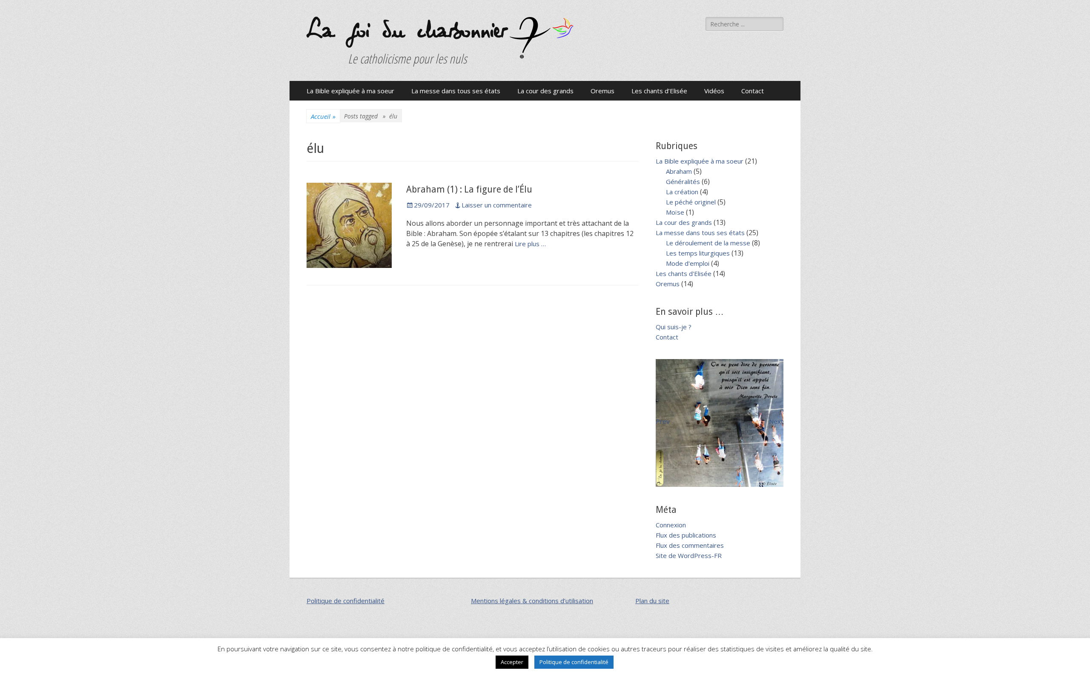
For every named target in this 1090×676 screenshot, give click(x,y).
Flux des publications (686, 535)
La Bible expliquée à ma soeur (350, 90)
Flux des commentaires (690, 545)
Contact (752, 90)
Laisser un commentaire (497, 205)
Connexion (671, 525)
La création (682, 191)
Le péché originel (691, 202)
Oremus (602, 90)
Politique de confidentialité (345, 600)
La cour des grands (545, 90)
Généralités (683, 181)
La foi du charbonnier (406, 31)
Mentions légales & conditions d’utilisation (532, 600)
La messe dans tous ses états (455, 90)
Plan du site (652, 600)
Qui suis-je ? (673, 326)
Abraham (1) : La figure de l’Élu (469, 189)
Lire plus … (530, 243)
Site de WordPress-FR (689, 555)
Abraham (679, 171)
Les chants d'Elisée (683, 273)
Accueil (323, 116)
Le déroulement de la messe (708, 243)
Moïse (675, 212)
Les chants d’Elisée (659, 90)
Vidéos (714, 90)
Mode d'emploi (687, 263)
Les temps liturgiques (698, 253)
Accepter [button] (512, 662)
